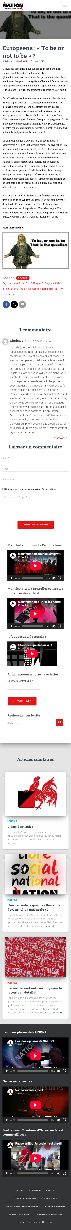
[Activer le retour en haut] (64, 1223)
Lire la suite (49, 926)
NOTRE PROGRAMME (55, 1206)
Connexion (35, 1190)
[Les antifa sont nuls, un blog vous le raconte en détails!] (35, 957)
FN (27, 283)
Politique (22, 278)
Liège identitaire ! (20, 827)
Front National (10, 288)
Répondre (61, 438)
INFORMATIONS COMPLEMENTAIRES (23, 1206)
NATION (59, 288)
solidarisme (9, 294)
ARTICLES (50, 1190)
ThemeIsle (47, 1222)
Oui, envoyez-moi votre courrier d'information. (30, 489)
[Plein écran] (59, 578)
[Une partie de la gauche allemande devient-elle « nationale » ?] (35, 874)
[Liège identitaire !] (35, 793)
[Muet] (54, 578)
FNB (57, 283)
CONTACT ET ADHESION (25, 1198)
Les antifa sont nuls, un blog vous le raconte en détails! (34, 990)
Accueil (20, 1190)
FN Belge (35, 283)
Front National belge (30, 288)
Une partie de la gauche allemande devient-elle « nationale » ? (33, 907)
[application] (35, 565)
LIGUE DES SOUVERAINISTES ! (49, 1214)
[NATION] (14, 6)
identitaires (47, 288)
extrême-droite (17, 283)
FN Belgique (47, 283)
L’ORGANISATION (49, 1198)
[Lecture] (11, 578)
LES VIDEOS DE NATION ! (19, 1214)
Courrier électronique (20, 680)
